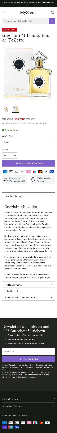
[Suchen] (52, 21)
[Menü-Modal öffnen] (4, 13)
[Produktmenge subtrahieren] (4, 155)
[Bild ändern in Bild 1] (6, 109)
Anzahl (5, 149)
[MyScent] (28, 12)
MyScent (25, 415)
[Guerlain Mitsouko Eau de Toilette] (28, 74)
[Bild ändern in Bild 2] (15, 109)
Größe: (8, 136)
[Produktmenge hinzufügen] (14, 155)
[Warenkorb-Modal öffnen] (52, 13)
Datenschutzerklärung (29, 372)
